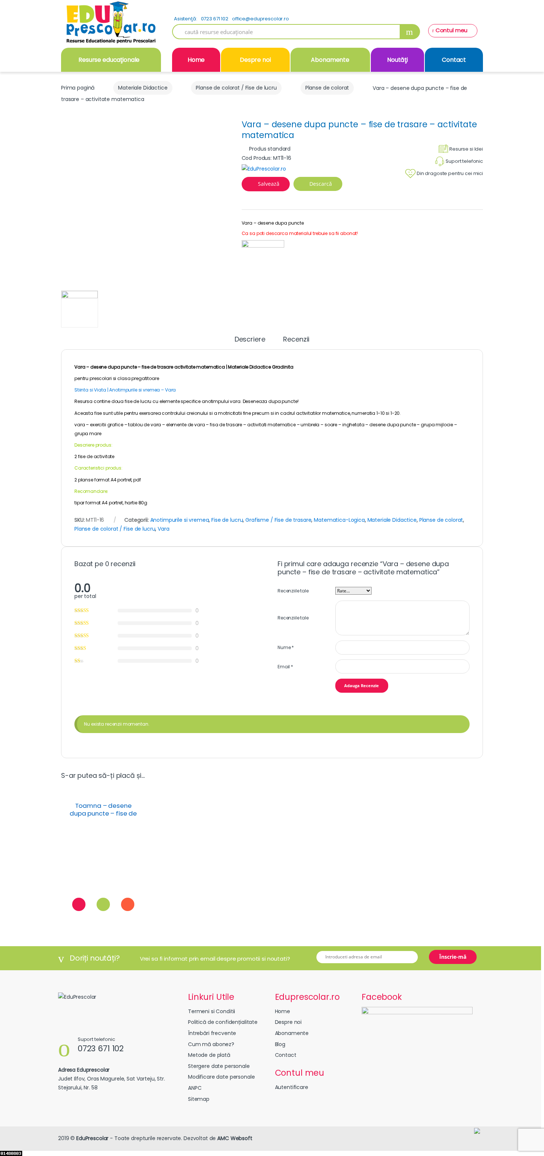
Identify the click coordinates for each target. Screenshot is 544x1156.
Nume (286, 647)
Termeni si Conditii (211, 1011)
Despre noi (255, 60)
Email (285, 666)
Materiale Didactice (142, 87)
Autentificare (291, 1087)
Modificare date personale (221, 1077)
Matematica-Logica (339, 520)
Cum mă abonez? (211, 1044)
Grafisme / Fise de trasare (278, 520)
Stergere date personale (219, 1066)
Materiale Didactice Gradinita (260, 367)
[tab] (250, 342)
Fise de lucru (227, 520)
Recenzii (296, 340)
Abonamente (330, 60)
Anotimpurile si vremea (179, 520)
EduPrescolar (92, 1138)
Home (196, 60)
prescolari (99, 378)
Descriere (250, 340)
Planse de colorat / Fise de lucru (236, 87)
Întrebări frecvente (212, 1033)
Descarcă (320, 183)
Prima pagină (77, 87)
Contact (454, 60)
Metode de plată (209, 1055)
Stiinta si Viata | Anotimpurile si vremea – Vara (125, 390)
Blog (280, 1044)
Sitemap (198, 1099)
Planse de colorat (327, 87)
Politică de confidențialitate (223, 1022)
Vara (163, 528)
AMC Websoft (234, 1138)
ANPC (194, 1088)
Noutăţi (397, 60)
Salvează (268, 183)
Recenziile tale (293, 591)
